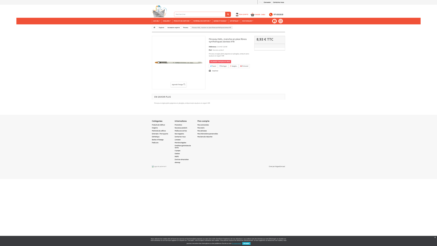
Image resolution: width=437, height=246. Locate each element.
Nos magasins (179, 134)
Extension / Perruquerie (160, 134)
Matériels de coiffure (159, 131)
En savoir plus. (236, 243)
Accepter (246, 243)
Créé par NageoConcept (277, 166)
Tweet (214, 66)
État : (210, 50)
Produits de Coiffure (158, 125)
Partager (223, 66)
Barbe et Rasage (158, 140)
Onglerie (155, 128)
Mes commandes (203, 125)
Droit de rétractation (182, 159)
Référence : (213, 47)
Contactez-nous (278, 2)
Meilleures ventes (181, 131)
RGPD (177, 156)
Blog (260, 2)
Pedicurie (155, 143)
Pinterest (245, 66)
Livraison (178, 140)
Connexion (267, 2)
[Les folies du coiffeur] (159, 11)
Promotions (178, 125)
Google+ (234, 66)
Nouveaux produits (181, 128)
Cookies (177, 153)
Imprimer (215, 71)
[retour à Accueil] (154, 27)
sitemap (177, 162)
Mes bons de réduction (204, 137)
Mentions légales (180, 143)
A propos (177, 150)
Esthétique (155, 137)
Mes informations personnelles (207, 134)
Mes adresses (202, 131)
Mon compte (243, 14)
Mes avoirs (200, 128)
